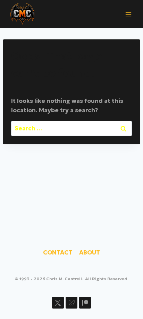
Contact (57, 252)
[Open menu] (128, 14)
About (89, 252)
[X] (58, 303)
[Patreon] (85, 303)
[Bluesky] (71, 303)
